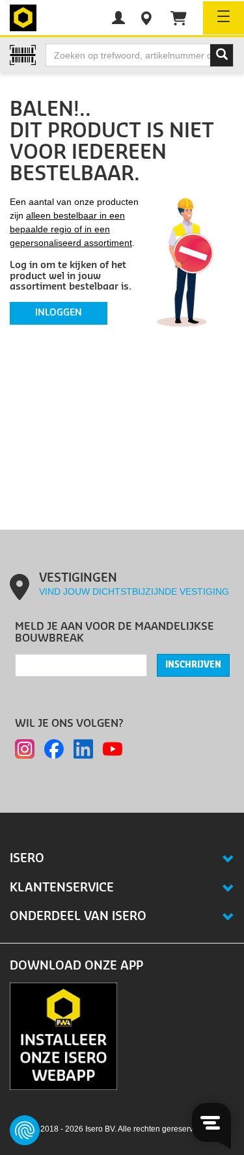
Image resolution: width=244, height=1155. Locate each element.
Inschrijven (193, 665)
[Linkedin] (83, 749)
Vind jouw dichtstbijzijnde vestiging (134, 591)
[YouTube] (112, 749)
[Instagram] (24, 749)
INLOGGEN (58, 313)
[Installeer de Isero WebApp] (63, 1035)
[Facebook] (54, 749)
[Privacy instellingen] (25, 1130)
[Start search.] (222, 55)
